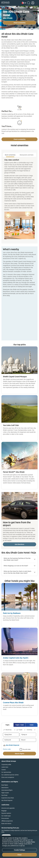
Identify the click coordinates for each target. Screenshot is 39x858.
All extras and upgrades (8, 808)
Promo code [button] (7, 749)
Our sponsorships (6, 772)
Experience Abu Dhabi (7, 798)
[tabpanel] (19, 199)
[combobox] (9, 729)
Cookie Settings (19, 850)
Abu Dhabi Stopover (7, 800)
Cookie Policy (30, 842)
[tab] (7, 725)
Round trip (8, 730)
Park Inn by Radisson (12, 613)
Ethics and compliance (7, 777)
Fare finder (4, 795)
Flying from (8, 734)
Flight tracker (5, 793)
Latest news (4, 767)
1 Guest (20, 730)
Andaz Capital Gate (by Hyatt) (15, 657)
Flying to (24, 734)
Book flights (4, 785)
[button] (24, 3)
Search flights (19, 754)
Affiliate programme (7, 821)
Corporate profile (6, 764)
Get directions (19, 544)
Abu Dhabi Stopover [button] (12, 745)
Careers (3, 769)
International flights (6, 790)
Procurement (5, 818)
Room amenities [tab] (10, 155)
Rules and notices (6, 823)
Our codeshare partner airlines (10, 775)
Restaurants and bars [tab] (26, 155)
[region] (19, 847)
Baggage (4, 810)
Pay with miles (27, 749)
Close (19, 855)
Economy (29, 730)
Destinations (4, 787)
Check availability (19, 23)
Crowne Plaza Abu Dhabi (13, 702)
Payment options (6, 813)
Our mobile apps (6, 816)
